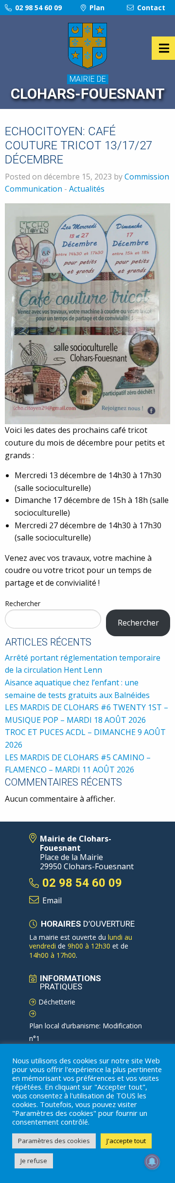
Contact (150, 7)
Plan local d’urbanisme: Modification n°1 (85, 1032)
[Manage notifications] (152, 1161)
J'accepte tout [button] (126, 1140)
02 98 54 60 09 (37, 7)
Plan (96, 7)
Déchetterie (56, 1001)
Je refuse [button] (33, 1160)
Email (52, 900)
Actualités (87, 188)
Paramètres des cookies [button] (54, 1140)
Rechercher (22, 603)
